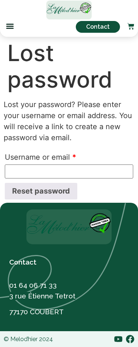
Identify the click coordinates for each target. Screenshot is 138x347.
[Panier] (130, 27)
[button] (10, 26)
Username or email (40, 157)
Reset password (41, 191)
